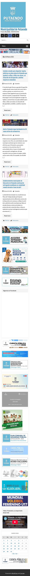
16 (7, 546)
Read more (7, 110)
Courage (22, 573)
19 (18, 546)
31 (11, 551)
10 (11, 543)
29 (4, 551)
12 (18, 543)
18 (15, 546)
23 (7, 548)
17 (11, 546)
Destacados (15, 115)
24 (11, 548)
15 (4, 546)
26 (18, 548)
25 (15, 548)
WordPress (15, 573)
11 (15, 543)
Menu (4, 46)
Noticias (7, 115)
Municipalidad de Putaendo (14, 29)
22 (4, 548)
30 (7, 551)
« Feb (13, 553)
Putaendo (17, 83)
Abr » (16, 553)
